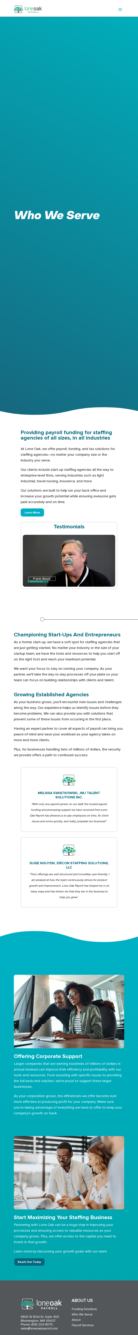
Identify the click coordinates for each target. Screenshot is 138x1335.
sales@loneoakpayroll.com (39, 1328)
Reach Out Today (29, 1262)
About (76, 1320)
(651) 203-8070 (42, 1324)
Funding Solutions (84, 1309)
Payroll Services (83, 1325)
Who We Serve (82, 1314)
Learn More (32, 512)
